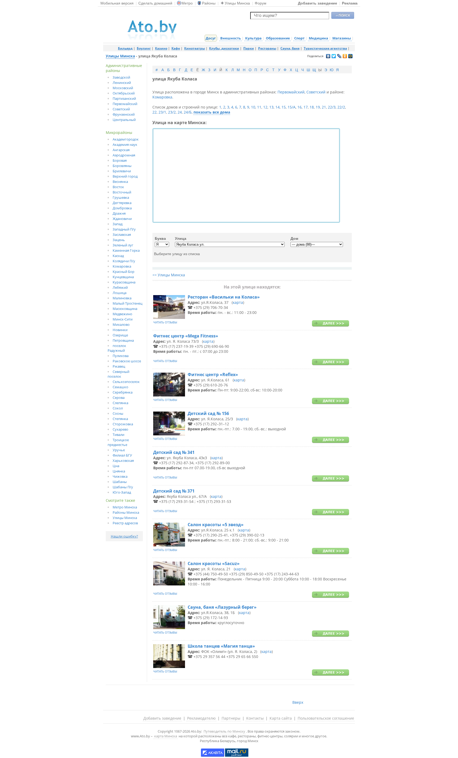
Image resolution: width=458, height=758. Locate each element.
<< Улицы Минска (168, 274)
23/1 (162, 112)
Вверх (297, 702)
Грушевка (121, 197)
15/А (292, 107)
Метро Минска (125, 507)
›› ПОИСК (343, 15)
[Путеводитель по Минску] (152, 38)
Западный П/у (124, 229)
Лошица (119, 292)
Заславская (122, 234)
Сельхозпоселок (126, 381)
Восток (118, 186)
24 (180, 112)
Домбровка (122, 208)
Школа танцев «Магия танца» (221, 646)
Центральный (124, 119)
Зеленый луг (123, 245)
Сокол (118, 408)
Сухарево (120, 429)
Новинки (120, 329)
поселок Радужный (117, 348)
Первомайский (125, 103)
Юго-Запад (122, 492)
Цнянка (119, 471)
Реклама (350, 3)
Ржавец (119, 366)
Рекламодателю (201, 718)
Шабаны (120, 481)
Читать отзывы (165, 322)
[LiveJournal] (339, 56)
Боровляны (122, 165)
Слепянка (120, 402)
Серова (119, 397)
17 (305, 107)
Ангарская (121, 149)
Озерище (120, 335)
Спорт (299, 38)
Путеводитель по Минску (224, 731)
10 (253, 107)
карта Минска (165, 736)
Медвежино (122, 314)
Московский (123, 87)
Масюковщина (125, 308)
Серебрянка (123, 392)
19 (318, 107)
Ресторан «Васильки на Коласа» (224, 297)
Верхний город (125, 176)
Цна (116, 465)
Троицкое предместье (118, 442)
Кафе (175, 48)
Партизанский (124, 98)
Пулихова (121, 355)
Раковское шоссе (127, 361)
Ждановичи (122, 218)
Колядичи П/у (124, 261)
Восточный (122, 192)
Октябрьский (124, 93)
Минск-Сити (123, 319)
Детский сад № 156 (208, 413)
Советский (121, 109)
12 (265, 107)
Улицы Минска (237, 3)
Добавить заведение (317, 3)
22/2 (341, 107)
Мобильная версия (117, 3)
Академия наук (125, 144)
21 (324, 107)
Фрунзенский (124, 114)
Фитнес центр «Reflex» (213, 374)
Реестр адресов (125, 523)
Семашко (120, 387)
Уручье (119, 450)
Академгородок (126, 139)
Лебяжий (120, 287)
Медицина (318, 38)
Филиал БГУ (122, 455)
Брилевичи (122, 171)
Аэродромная (124, 155)
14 (277, 107)
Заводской (121, 77)
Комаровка (122, 266)
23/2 (172, 112)
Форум (260, 3)
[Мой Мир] (350, 56)
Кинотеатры (194, 48)
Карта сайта (281, 718)
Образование (278, 38)
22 (154, 112)
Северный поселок (118, 374)
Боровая (120, 160)
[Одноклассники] (345, 56)
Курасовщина (124, 282)
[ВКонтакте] (328, 56)
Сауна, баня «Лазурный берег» (222, 607)
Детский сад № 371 (174, 491)
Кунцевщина (123, 276)
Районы (208, 3)
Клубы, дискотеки (224, 48)
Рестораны (267, 48)
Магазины (341, 38)
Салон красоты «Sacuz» (214, 563)
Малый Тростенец (127, 303)
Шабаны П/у (123, 487)
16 (299, 107)
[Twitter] (334, 56)
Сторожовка (123, 424)
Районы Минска (126, 512)
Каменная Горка (126, 250)
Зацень (119, 239)
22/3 (332, 107)
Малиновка (122, 298)
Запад (117, 224)
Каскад (118, 255)
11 (259, 107)
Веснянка (120, 181)
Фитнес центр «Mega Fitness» (185, 336)
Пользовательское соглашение (326, 718)
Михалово (121, 324)
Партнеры (231, 718)
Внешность (230, 38)
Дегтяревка (122, 202)
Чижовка (120, 476)
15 (283, 107)
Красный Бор (123, 271)
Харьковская (123, 460)
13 (271, 107)
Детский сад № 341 (174, 452)
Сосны (118, 413)
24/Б (188, 112)
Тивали (118, 434)
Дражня (119, 213)
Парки (248, 48)
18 (312, 107)
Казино (161, 48)
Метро (187, 3)
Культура (253, 38)
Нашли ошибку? (124, 536)
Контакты (255, 718)
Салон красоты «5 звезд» (216, 524)
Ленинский (122, 82)
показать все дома (211, 112)
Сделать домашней (155, 3)
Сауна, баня (290, 48)
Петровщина (123, 340)
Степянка (120, 418)
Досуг (211, 38)
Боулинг (144, 48)
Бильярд (125, 48)
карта (238, 302)
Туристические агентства (325, 48)
